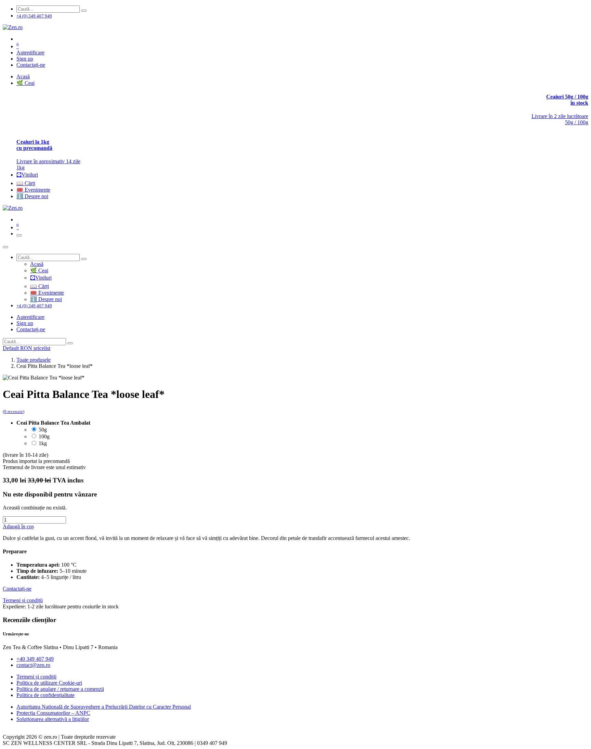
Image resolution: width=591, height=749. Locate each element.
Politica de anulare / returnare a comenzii (60, 689)
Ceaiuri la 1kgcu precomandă (34, 145)
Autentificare (30, 52)
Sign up (24, 59)
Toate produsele (33, 360)
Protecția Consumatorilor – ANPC (53, 713)
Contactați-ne (30, 65)
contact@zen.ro (33, 665)
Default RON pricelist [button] (26, 348)
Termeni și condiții (36, 677)
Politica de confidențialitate (45, 695)
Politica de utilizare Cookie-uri (49, 683)
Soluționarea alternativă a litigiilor (52, 719)
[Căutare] (84, 11)
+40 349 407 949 (35, 659)
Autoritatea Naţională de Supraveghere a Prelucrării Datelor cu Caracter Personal (103, 707)
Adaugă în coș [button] (18, 526)
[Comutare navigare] (19, 235)
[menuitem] (23, 76)
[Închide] (5, 247)
